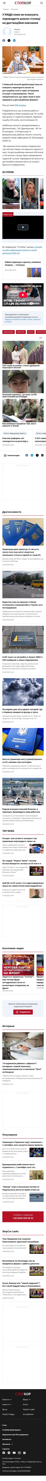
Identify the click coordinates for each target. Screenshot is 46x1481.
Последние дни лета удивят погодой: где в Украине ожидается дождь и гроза (22, 711)
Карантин (21, 332)
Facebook (15, 319)
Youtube (23, 319)
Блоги (25, 1404)
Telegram (8, 319)
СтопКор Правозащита (11, 1430)
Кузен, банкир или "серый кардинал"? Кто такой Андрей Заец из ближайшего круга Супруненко (21, 1286)
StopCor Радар (8, 1414)
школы (30, 332)
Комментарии (13, 455)
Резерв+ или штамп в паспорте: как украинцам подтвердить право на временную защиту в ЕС (19, 841)
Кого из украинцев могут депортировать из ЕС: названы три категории (22, 761)
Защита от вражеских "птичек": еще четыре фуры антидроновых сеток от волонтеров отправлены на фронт (18, 982)
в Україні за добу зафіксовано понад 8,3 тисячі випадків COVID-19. (22, 250)
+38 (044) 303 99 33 (23, 1218)
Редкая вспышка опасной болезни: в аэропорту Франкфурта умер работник (21, 810)
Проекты (6, 1399)
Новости (5, 1404)
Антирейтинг (28, 1414)
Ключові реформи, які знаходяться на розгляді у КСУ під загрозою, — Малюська (15, 442)
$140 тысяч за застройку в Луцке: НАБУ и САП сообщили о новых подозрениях (22, 658)
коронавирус (9, 332)
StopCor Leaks (10, 1231)
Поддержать (25, 1012)
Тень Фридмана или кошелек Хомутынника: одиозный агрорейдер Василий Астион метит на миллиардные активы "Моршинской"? (21, 1243)
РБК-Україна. (20, 105)
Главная (6, 9)
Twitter (29, 319)
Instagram (36, 319)
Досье (4, 1409)
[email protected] (23, 1471)
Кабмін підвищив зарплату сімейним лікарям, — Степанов (23, 263)
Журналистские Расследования (15, 1435)
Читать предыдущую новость (15, 433)
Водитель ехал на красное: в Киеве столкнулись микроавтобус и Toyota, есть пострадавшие (22, 605)
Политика (14, 9)
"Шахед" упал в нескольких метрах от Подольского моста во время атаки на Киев (21, 1189)
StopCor (17, 29)
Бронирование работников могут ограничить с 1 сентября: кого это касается (18, 1167)
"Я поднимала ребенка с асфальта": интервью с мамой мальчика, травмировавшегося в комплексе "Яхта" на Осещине (22, 1068)
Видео (25, 1399)
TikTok (8, 322)
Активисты (6, 1439)
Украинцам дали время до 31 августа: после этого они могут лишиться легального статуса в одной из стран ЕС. (21, 552)
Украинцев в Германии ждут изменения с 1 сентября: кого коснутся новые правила (22, 1144)
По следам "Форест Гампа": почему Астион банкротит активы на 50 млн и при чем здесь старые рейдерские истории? (23, 863)
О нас (4, 1425)
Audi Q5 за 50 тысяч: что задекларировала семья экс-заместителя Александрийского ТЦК (23, 886)
